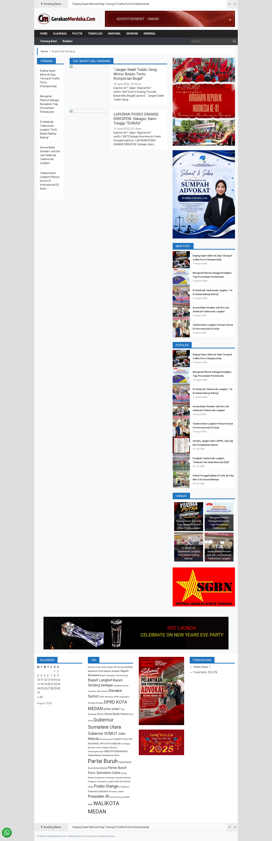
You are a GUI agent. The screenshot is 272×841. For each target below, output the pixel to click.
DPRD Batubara (106, 697)
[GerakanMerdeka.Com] (66, 18)
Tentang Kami (48, 41)
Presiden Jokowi (116, 791)
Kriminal (150, 33)
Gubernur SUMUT (102, 733)
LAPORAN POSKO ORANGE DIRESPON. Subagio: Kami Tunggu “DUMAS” (136, 118)
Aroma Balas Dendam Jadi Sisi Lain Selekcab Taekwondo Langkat (50, 155)
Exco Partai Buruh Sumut (113, 714)
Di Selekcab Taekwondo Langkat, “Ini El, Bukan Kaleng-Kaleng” (48, 129)
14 (52, 679)
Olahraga (60, 33)
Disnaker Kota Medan (98, 691)
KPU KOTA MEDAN (110, 743)
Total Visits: (200, 672)
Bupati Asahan (112, 671)
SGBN (127, 797)
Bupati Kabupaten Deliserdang (114, 675)
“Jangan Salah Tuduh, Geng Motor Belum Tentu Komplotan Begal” (135, 74)
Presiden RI (98, 796)
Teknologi (95, 33)
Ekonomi (132, 33)
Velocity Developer (106, 836)
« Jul (40, 696)
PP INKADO (124, 787)
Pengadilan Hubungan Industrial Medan (113, 777)
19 (45, 684)
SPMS (90, 804)
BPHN (101, 671)
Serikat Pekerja (117, 797)
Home (43, 33)
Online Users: (201, 666)
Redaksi (68, 41)
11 (42, 679)
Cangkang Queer (121, 685)
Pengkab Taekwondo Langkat (101, 781)
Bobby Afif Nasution (116, 667)
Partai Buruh (103, 761)
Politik (77, 33)
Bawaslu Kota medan (97, 667)
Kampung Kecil (107, 739)
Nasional (114, 33)
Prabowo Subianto (98, 791)
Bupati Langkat (100, 680)
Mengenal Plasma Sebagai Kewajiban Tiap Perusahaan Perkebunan (49, 104)
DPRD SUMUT (112, 709)
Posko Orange (106, 786)
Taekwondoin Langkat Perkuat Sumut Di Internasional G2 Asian (50, 181)
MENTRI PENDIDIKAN (115, 751)
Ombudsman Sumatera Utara (103, 755)
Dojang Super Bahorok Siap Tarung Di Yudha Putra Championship (111, 3)
